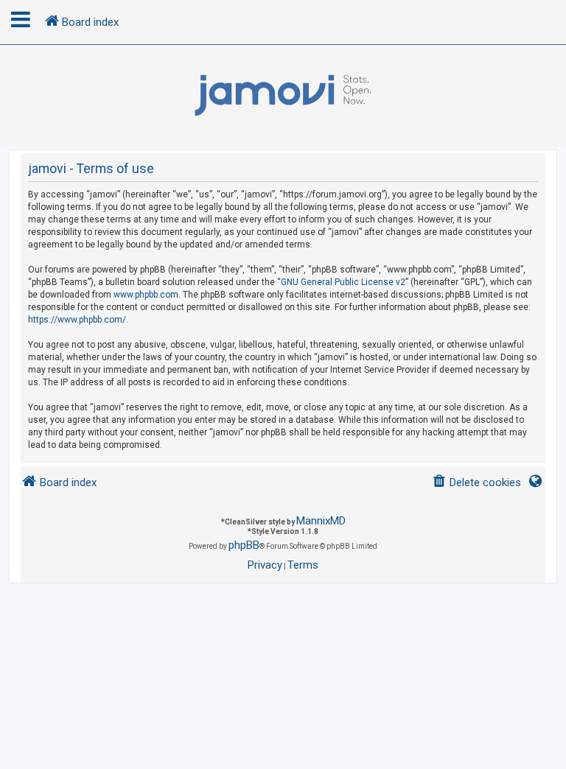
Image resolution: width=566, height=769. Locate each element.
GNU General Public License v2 (343, 282)
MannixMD (321, 520)
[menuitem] (476, 482)
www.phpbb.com (145, 294)
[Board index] (283, 96)
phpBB (243, 545)
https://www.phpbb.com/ (77, 320)
